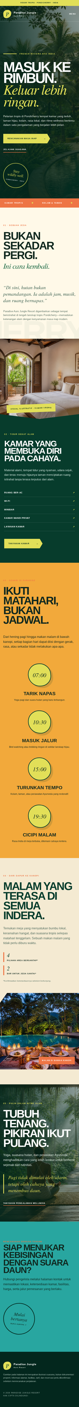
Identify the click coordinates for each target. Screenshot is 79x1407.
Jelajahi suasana (14, 149)
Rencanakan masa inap (26, 138)
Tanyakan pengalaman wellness (24, 1203)
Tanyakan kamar (23, 543)
